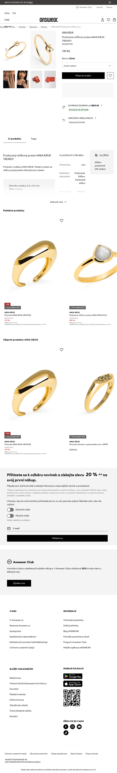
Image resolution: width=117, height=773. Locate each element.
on (14, 13)
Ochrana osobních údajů (19, 653)
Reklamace (79, 623)
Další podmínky (49, 625)
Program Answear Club (51, 645)
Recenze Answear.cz (20, 625)
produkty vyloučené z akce (18, 495)
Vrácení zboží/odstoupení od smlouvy (84, 631)
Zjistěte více (19, 583)
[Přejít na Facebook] (12, 741)
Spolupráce (15, 631)
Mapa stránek (92, 768)
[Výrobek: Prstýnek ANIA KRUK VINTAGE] (34, 263)
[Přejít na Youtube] (25, 741)
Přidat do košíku (83, 75)
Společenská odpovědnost (16, 637)
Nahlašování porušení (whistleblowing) (20, 645)
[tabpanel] (58, 174)
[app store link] (18, 697)
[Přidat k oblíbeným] (110, 75)
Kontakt (78, 666)
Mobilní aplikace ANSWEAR (50, 653)
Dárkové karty (81, 650)
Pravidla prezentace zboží (52, 637)
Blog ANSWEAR (49, 631)
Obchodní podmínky (52, 620)
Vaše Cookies (76, 768)
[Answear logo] (49, 20)
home (8, 26)
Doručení (78, 639)
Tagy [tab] (34, 138)
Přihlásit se (57, 538)
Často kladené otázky (85, 661)
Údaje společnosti (59, 768)
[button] (88, 66)
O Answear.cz (16, 620)
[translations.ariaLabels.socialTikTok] (12, 747)
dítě (7, 19)
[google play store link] (18, 690)
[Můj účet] (102, 20)
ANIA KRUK (67, 32)
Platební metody (82, 644)
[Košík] (114, 20)
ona (7, 13)
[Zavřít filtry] (109, 2)
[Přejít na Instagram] (18, 741)
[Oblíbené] (108, 20)
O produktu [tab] (14, 138)
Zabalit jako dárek (83, 655)
